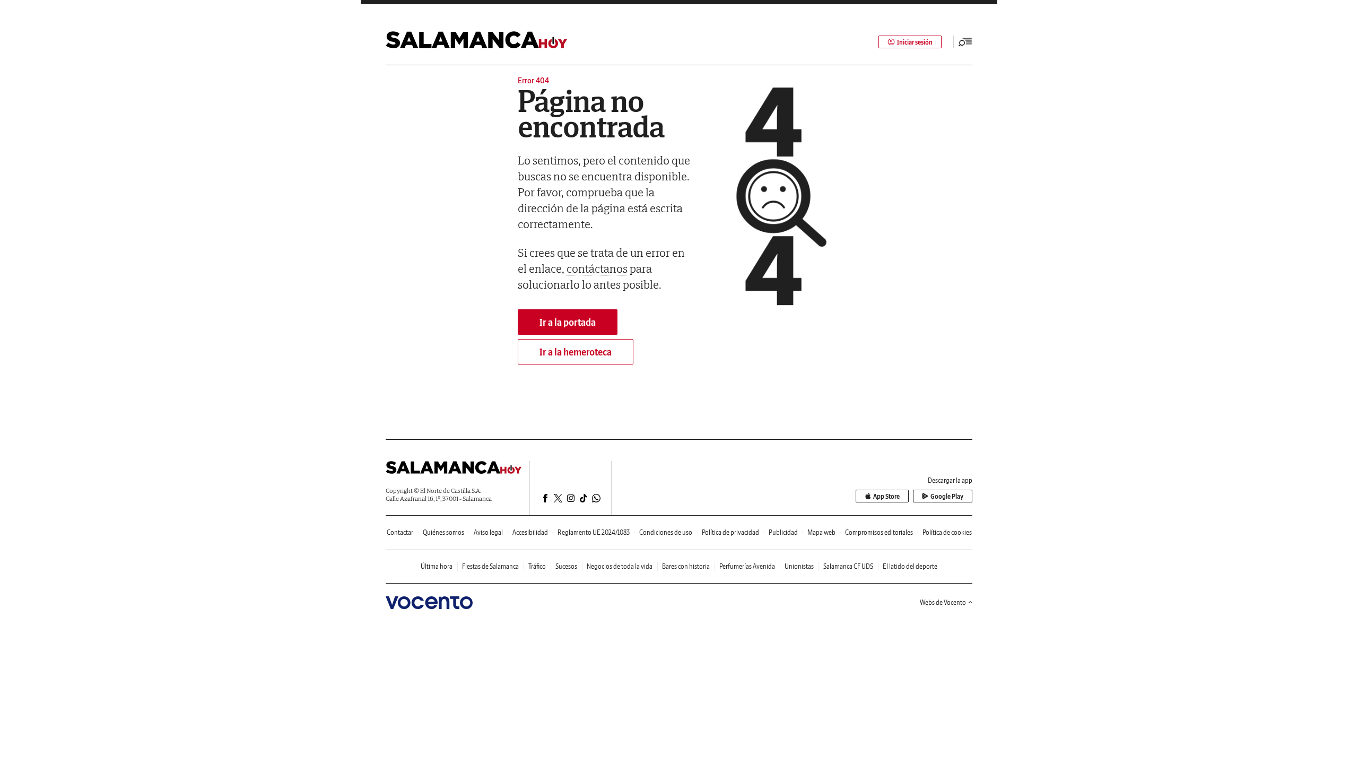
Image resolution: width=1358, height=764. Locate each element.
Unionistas (799, 566)
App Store (886, 496)
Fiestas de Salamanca (490, 566)
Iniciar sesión (915, 42)
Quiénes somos (443, 532)
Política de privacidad (730, 532)
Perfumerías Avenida (747, 566)
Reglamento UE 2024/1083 (594, 532)
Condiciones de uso (665, 532)
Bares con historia (686, 566)
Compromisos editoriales (879, 532)
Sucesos (566, 566)
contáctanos (597, 268)
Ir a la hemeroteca (575, 352)
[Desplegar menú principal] (965, 42)
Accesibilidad (530, 532)
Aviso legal (488, 532)
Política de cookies (947, 532)
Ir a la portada (567, 322)
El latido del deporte (910, 566)
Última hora (436, 566)
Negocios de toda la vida (619, 566)
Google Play (946, 496)
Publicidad (783, 532)
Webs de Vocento (943, 602)
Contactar (400, 532)
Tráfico (537, 566)
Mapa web (821, 532)
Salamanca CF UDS (848, 566)
